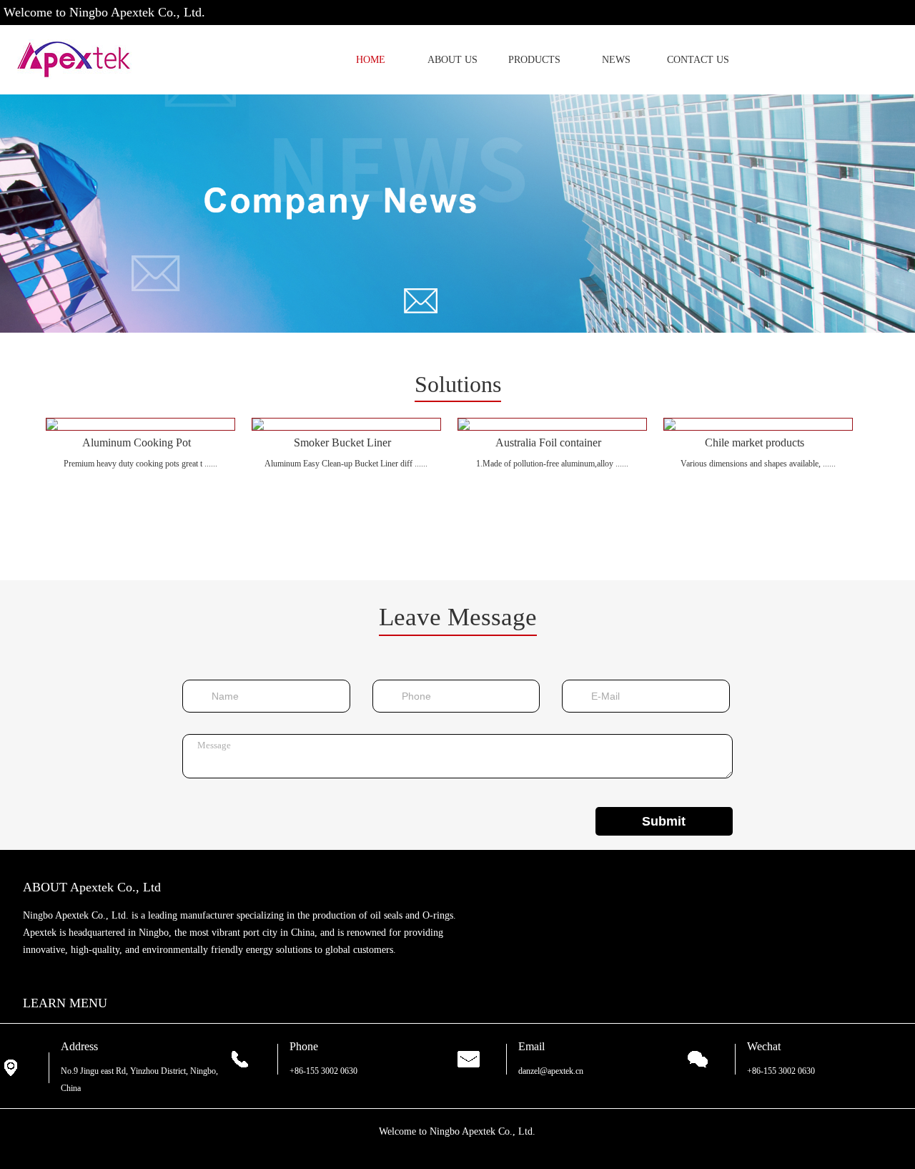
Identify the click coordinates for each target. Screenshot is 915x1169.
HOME (370, 59)
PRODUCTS (534, 59)
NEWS (616, 59)
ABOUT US (452, 59)
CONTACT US (698, 59)
